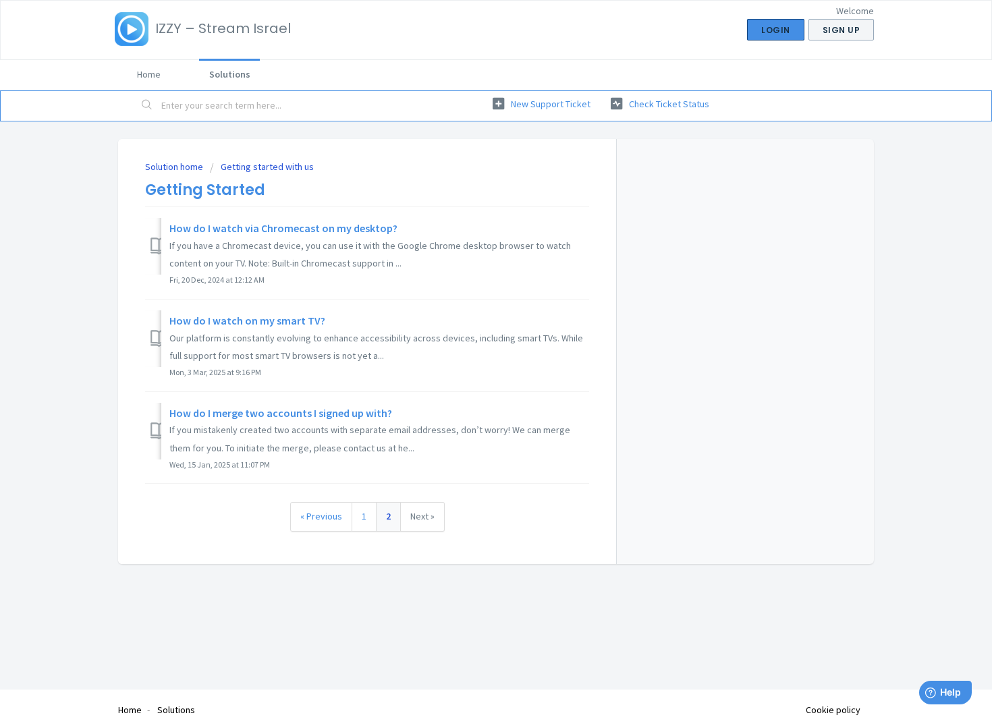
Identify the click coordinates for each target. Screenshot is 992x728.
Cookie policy (833, 710)
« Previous (321, 516)
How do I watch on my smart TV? (247, 320)
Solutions (229, 74)
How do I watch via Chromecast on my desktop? (283, 228)
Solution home (175, 167)
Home (149, 74)
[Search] (147, 105)
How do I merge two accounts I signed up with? (280, 413)
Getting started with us (267, 167)
